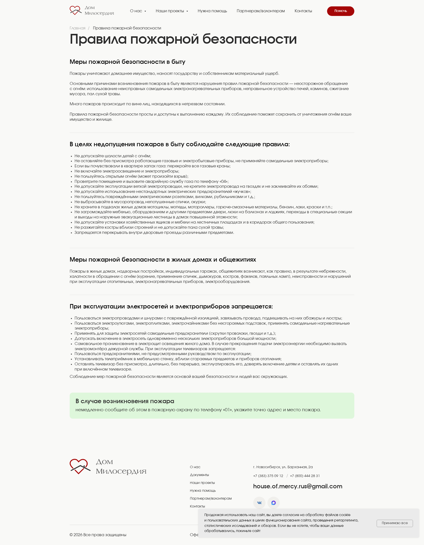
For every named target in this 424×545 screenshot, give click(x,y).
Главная (77, 28)
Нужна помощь (212, 11)
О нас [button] (136, 11)
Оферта (198, 535)
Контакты (303, 11)
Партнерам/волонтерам (261, 11)
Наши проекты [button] (170, 11)
